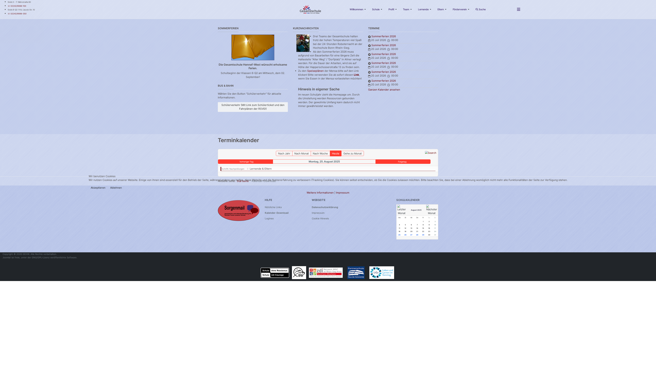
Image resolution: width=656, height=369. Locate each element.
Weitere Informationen (320, 192)
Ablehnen (116, 187)
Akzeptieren (98, 187)
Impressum (342, 192)
